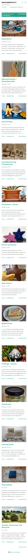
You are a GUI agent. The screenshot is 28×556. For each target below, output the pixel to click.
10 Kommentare (10, 499)
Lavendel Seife (7, 444)
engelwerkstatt (9, 2)
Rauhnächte (6, 39)
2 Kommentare (10, 53)
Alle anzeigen (22, 14)
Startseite (4, 7)
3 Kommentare (10, 96)
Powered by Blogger (15, 552)
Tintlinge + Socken (9, 364)
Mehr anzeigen (22, 53)
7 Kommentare (10, 542)
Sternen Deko (7, 121)
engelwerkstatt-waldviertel (16, 7)
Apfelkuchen (7, 323)
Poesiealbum (7, 485)
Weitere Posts (22, 547)
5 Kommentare (10, 338)
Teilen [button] (3, 53)
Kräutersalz (6, 404)
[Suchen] (22, 2)
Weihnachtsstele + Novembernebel (9, 80)
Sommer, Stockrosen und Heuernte (12, 526)
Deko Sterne (7, 283)
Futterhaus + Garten (10, 204)
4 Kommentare (10, 418)
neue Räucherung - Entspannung (9, 163)
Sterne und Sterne (9, 245)
